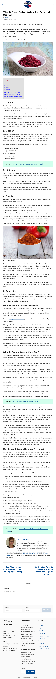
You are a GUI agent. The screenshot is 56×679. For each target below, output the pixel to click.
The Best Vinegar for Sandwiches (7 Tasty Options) (27, 164)
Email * (27, 607)
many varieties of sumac (16, 319)
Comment (6, 588)
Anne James (7, 17)
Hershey (39, 552)
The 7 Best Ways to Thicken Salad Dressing (25, 401)
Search (23, 668)
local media (18, 552)
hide (13, 79)
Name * (7, 607)
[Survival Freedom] (28, 4)
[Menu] (2, 4)
